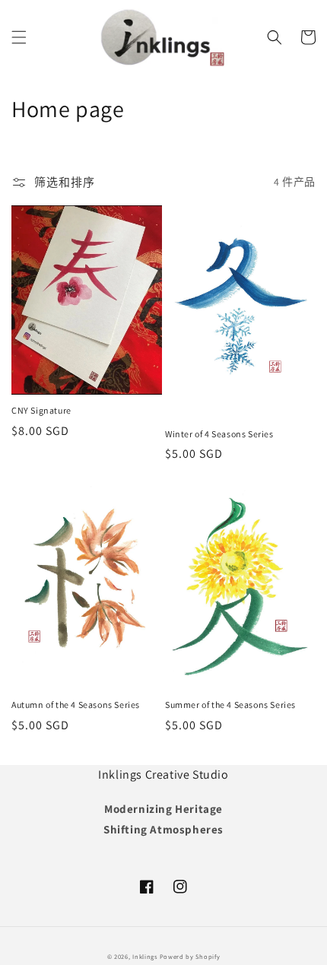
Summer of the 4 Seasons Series (230, 704)
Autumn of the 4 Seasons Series (75, 704)
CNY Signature (41, 410)
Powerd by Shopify (190, 956)
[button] (19, 37)
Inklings (144, 956)
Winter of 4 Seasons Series (219, 434)
